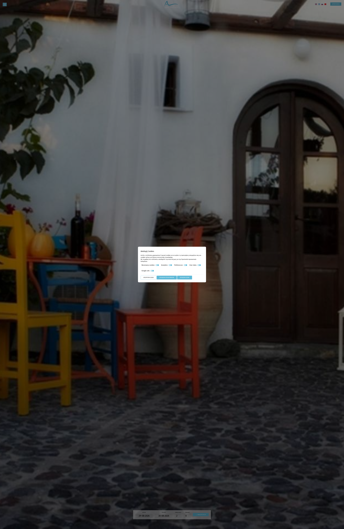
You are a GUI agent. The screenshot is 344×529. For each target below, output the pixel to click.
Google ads (146, 271)
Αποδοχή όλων (184, 277)
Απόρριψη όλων (148, 277)
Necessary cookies (148, 265)
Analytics (164, 265)
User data (192, 265)
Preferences (178, 265)
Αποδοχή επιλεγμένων (166, 277)
